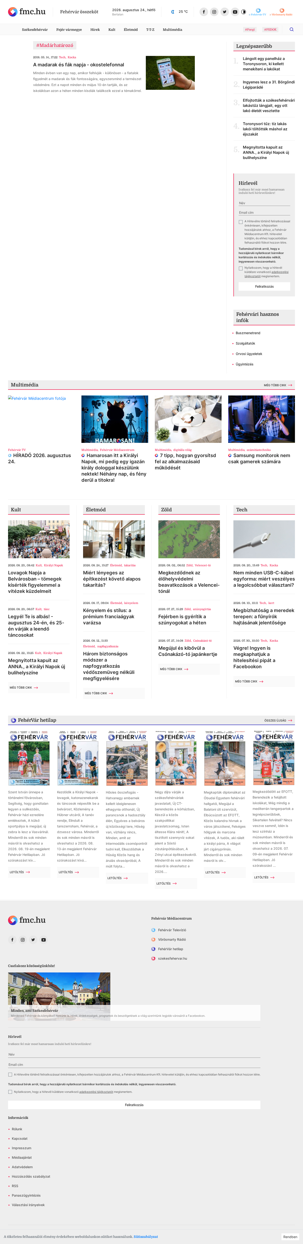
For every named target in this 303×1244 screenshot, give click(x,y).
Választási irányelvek (28, 1205)
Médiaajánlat (22, 1157)
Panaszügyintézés (26, 1195)
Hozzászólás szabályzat (31, 1176)
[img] (27, 12)
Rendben (290, 1237)
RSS (15, 1186)
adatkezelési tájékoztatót (96, 1092)
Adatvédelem (22, 1167)
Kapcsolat (19, 1138)
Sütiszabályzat (146, 1237)
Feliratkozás (264, 286)
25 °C (183, 11)
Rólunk (17, 1129)
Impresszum (21, 1148)
